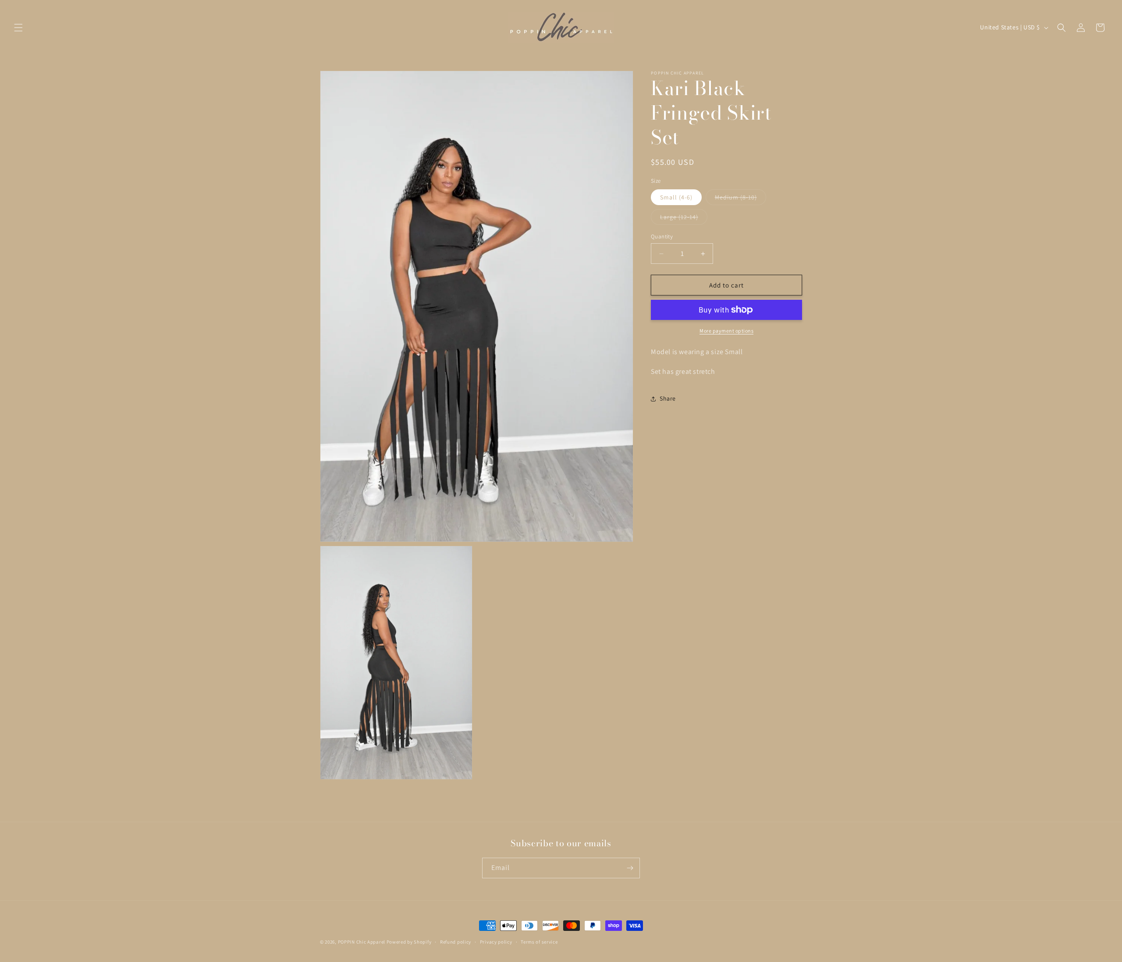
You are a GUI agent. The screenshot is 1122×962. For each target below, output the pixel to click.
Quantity (662, 236)
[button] (18, 27)
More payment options (726, 330)
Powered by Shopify (409, 942)
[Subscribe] (629, 868)
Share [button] (668, 398)
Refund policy (455, 942)
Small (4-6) (676, 197)
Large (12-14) (683, 219)
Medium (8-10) (740, 199)
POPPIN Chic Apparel (361, 942)
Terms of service (539, 942)
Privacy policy (496, 942)
